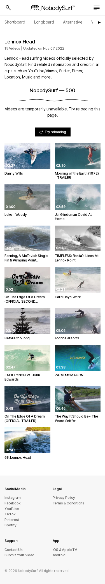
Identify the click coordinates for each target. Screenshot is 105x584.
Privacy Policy (64, 497)
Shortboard (14, 22)
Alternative (73, 22)
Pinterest (11, 520)
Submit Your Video (19, 555)
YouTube (11, 509)
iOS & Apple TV (65, 550)
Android (59, 555)
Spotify (10, 525)
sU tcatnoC (13, 550)
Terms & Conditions (69, 503)
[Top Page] (52, 8)
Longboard (44, 22)
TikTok (10, 514)
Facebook (12, 503)
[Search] (8, 8)
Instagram (12, 497)
